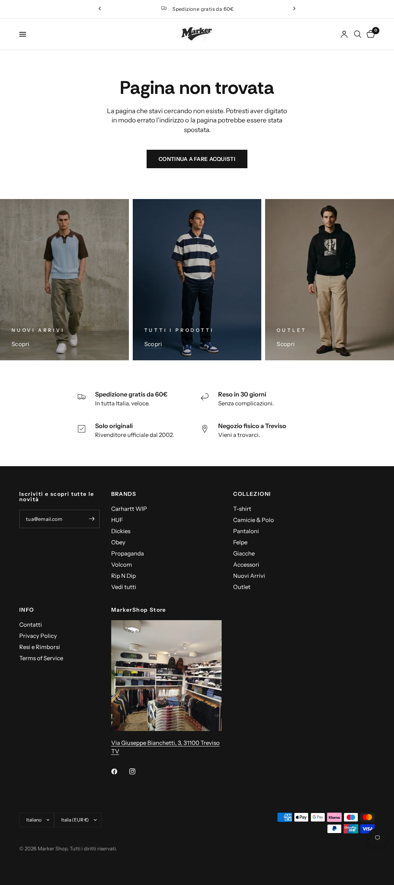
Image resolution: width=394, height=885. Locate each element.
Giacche (244, 553)
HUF (117, 520)
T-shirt (242, 508)
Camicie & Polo (253, 520)
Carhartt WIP (129, 508)
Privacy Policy (38, 635)
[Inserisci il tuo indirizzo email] (92, 519)
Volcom (121, 564)
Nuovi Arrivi (249, 575)
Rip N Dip (123, 575)
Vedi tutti (123, 587)
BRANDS (124, 494)
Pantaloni (246, 531)
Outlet (241, 587)
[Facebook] (119, 771)
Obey (118, 542)
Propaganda (127, 553)
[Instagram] (137, 771)
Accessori (246, 564)
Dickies (120, 531)
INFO (26, 609)
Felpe (240, 542)
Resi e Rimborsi (39, 647)
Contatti (30, 624)
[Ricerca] (357, 34)
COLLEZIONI (252, 494)
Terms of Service (41, 658)
